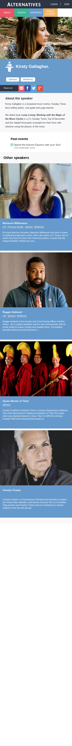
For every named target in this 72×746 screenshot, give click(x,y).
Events (21, 12)
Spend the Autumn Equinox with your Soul (37, 144)
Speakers (36, 12)
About (7, 12)
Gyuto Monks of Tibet (16, 401)
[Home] (23, 4)
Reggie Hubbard (12, 312)
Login (54, 4)
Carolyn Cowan (12, 490)
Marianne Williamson (15, 223)
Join (66, 4)
